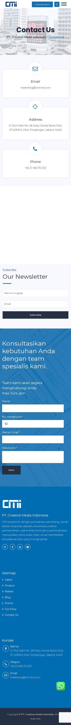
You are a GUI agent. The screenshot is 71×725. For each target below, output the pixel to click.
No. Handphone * (12, 416)
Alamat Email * (11, 432)
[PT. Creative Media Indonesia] (11, 4)
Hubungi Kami (42, 4)
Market (9, 591)
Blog (8, 597)
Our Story (10, 609)
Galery (8, 579)
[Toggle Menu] (64, 4)
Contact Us (11, 614)
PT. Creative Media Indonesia (37, 714)
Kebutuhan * (9, 447)
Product (10, 585)
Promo (9, 603)
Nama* (6, 401)
